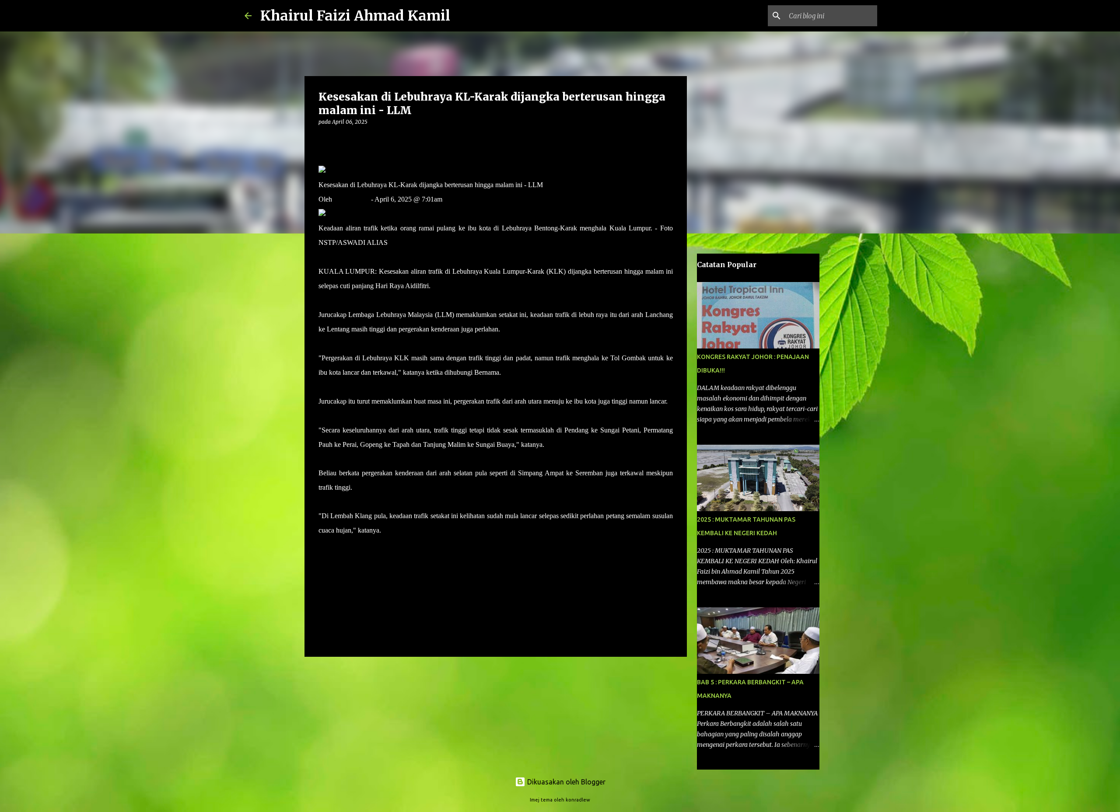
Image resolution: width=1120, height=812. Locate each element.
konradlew (578, 799)
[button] (323, 140)
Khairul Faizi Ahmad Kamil (355, 15)
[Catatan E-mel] (323, 546)
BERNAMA (351, 199)
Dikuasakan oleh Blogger (565, 782)
